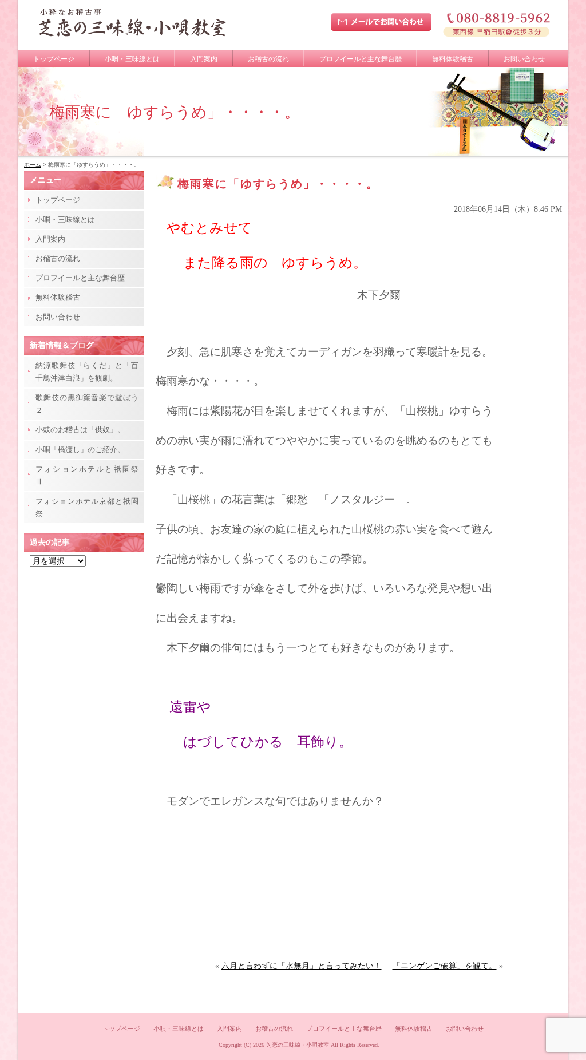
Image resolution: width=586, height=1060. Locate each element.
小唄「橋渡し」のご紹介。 (80, 449)
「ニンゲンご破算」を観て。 (445, 966)
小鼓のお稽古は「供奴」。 (80, 429)
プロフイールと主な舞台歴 (360, 59)
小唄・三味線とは (132, 59)
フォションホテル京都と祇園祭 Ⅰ (86, 507)
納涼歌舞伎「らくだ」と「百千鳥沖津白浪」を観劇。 (86, 371)
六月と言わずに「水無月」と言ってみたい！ (301, 966)
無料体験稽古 (452, 59)
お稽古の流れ (268, 59)
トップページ (53, 59)
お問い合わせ (524, 59)
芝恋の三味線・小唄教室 (297, 1045)
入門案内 (203, 59)
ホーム (32, 164)
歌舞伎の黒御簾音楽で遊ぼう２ (86, 403)
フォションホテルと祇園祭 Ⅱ (89, 475)
